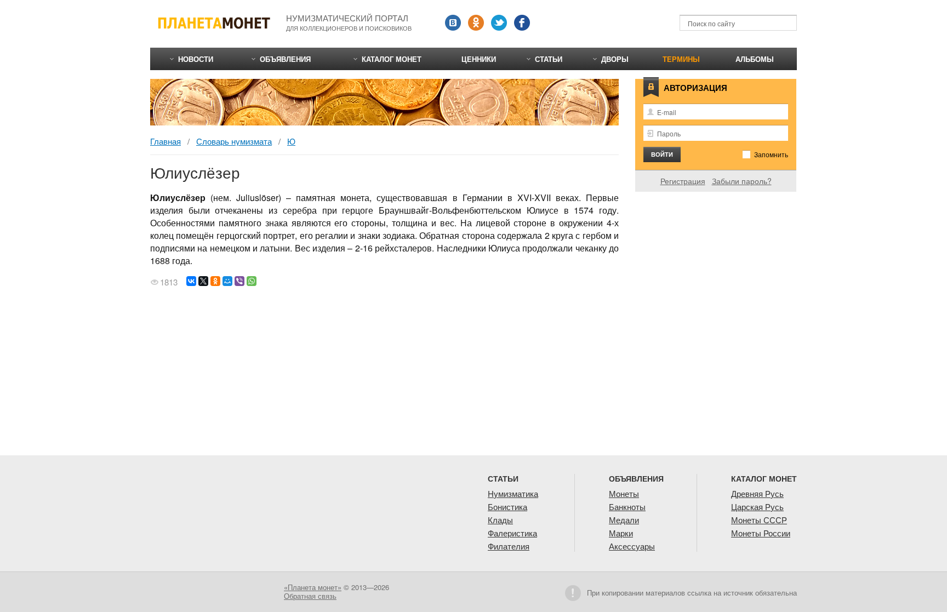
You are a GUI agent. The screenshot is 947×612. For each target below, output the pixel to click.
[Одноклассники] (215, 281)
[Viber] (239, 281)
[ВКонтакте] (191, 281)
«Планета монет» (312, 587)
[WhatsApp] (251, 281)
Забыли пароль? (742, 180)
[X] (203, 281)
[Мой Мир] (227, 281)
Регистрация (682, 180)
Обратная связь (310, 596)
